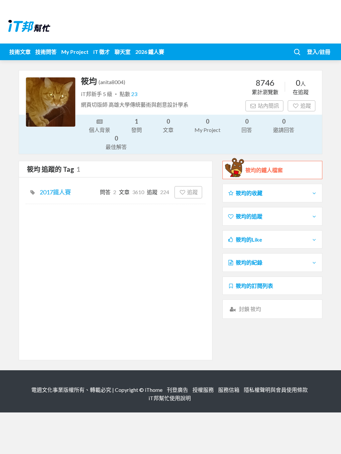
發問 (136, 125)
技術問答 (46, 52)
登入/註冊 (318, 52)
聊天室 (123, 52)
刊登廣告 (177, 390)
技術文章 (20, 52)
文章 (168, 125)
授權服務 (203, 390)
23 (134, 94)
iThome (154, 390)
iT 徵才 (101, 52)
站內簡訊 (268, 105)
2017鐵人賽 (55, 192)
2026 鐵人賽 (149, 52)
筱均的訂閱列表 (254, 286)
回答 (246, 125)
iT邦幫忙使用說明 (170, 398)
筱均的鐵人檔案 (264, 170)
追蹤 (305, 105)
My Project (75, 52)
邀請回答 (283, 125)
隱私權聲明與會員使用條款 (276, 390)
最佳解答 (116, 142)
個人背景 (99, 130)
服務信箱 (228, 390)
